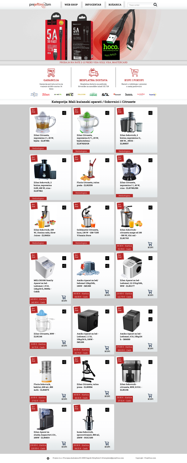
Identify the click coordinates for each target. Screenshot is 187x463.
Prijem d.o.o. (57, 458)
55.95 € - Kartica (124, 245)
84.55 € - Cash (81, 296)
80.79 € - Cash (81, 353)
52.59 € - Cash (124, 249)
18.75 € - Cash (38, 347)
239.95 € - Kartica (38, 445)
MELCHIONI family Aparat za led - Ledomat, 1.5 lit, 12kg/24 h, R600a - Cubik (43, 286)
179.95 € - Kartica (124, 346)
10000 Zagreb (86, 458)
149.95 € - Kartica (38, 299)
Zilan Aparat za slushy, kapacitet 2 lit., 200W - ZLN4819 (45, 435)
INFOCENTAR (93, 4)
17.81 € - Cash (38, 400)
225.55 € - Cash (38, 448)
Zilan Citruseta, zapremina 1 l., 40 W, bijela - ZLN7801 (44, 138)
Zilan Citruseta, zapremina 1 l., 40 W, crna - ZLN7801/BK (130, 185)
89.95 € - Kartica (81, 293)
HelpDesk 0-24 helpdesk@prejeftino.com (108, 458)
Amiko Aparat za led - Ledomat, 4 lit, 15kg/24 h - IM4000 (131, 336)
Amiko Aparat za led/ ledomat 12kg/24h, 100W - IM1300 (87, 283)
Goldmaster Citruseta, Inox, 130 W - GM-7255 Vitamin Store (88, 232)
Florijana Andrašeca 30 (72, 458)
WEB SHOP (71, 4)
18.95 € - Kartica (38, 397)
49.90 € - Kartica (81, 394)
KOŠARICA (115, 4)
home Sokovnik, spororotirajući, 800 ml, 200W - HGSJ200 (88, 435)
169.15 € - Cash (124, 350)
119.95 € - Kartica (124, 293)
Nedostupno (38, 148)
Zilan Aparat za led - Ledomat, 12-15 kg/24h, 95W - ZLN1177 (131, 283)
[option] (93, 34)
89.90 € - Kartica (81, 445)
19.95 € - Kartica (38, 344)
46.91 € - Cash (81, 397)
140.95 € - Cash (38, 302)
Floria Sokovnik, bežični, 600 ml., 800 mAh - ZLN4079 (43, 387)
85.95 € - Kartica (81, 349)
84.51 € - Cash (81, 448)
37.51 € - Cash (124, 400)
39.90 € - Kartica (124, 397)
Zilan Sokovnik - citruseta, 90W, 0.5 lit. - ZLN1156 (131, 387)
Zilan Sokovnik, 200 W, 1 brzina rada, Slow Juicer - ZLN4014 (45, 232)
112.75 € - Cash (124, 296)
